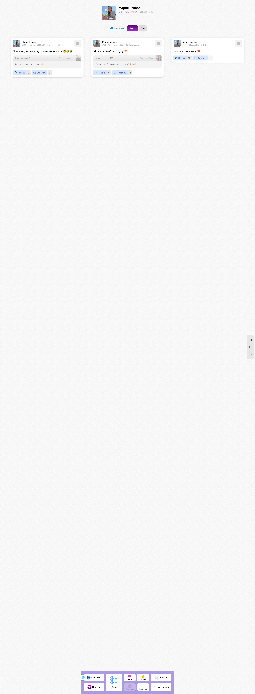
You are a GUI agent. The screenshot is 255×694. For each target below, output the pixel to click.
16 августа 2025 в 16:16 (118, 45)
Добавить (148, 12)
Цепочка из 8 (54, 45)
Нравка (21, 73)
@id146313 (124, 12)
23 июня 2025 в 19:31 (198, 45)
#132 (185, 45)
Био (143, 28)
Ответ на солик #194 (24, 58)
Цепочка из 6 (135, 45)
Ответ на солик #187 (104, 58)
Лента (132, 28)
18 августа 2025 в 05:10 (38, 45)
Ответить (41, 73)
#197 (24, 45)
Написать (119, 28)
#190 (104, 45)
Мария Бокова (129, 8)
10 (189, 58)
